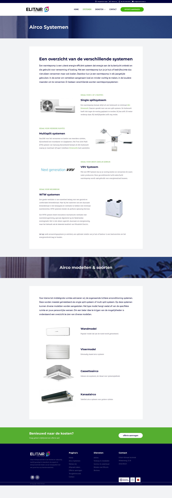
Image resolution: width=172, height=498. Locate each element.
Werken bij (73, 464)
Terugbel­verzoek (75, 473)
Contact (71, 477)
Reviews (97, 470)
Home (71, 458)
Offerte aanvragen (75, 470)
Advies (96, 458)
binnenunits (73, 148)
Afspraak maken (74, 467)
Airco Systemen (74, 461)
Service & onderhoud (101, 464)
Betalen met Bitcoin (101, 467)
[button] (132, 9)
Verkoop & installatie (101, 461)
